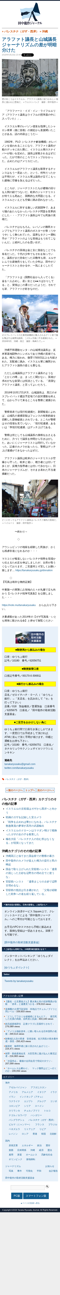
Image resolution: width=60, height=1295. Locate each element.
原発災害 (13, 1145)
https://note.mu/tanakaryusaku (19, 605)
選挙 (48, 1145)
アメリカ (13, 1092)
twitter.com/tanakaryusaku (19, 768)
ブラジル (52, 1124)
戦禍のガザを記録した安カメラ (24, 817)
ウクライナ (14, 1101)
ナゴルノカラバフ (18, 1115)
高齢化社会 (46, 1154)
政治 (39, 1145)
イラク (53, 1092)
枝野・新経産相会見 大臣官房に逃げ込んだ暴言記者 (31, 1054)
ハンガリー (36, 1115)
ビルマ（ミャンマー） (20, 1124)
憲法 (50, 1150)
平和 (39, 1171)
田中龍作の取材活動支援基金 (19, 1178)
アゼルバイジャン (18, 1087)
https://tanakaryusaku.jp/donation (34, 570)
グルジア (41, 1101)
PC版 (17, 1195)
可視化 (29, 1171)
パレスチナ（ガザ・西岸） (21, 31)
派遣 (19, 1154)
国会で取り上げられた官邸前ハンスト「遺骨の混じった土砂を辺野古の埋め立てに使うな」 (31, 873)
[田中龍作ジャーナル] (30, 24)
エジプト (28, 1101)
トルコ (47, 1110)
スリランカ (14, 1110)
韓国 (43, 1134)
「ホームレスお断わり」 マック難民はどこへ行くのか (31, 1069)
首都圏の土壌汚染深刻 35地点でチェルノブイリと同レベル (31, 1010)
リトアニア (29, 1129)
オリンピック (15, 1159)
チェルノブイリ (32, 1110)
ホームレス (31, 1154)
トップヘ (30, 790)
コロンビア (14, 1106)
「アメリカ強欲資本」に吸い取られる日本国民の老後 (31, 1032)
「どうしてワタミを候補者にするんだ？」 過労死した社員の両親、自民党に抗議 (31, 1017)
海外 (7, 1082)
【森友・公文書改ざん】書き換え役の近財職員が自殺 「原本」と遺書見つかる (31, 1002)
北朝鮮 (53, 1134)
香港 (35, 1134)
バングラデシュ (16, 1120)
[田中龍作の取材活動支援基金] (21, 942)
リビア (42, 1129)
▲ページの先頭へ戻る (30, 1203)
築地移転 (30, 1159)
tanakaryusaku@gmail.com (19, 764)
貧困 (11, 1150)
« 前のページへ (14, 790)
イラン (12, 1096)
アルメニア (27, 1092)
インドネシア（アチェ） (32, 1096)
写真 (11, 1171)
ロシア (25, 1134)
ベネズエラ (14, 1129)
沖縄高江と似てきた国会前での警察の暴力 (30, 856)
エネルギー (27, 1145)
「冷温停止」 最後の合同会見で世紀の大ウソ (28, 1061)
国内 (7, 1140)
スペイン (39, 1106)
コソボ (53, 1101)
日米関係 (21, 1150)
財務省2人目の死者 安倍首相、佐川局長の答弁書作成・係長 (31, 1040)
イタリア (41, 1092)
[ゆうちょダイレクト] (16, 967)
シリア (27, 1106)
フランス (39, 1124)
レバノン (13, 1134)
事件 (19, 1171)
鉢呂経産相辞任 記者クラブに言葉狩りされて (28, 1024)
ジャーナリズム (13, 1166)
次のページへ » (45, 790)
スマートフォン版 (36, 1195)
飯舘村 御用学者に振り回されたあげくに (26, 1046)
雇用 (11, 1154)
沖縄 (45, 31)
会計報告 (53, 1171)
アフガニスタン (38, 1087)
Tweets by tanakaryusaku (18, 981)
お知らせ (49, 1166)
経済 (41, 1150)
